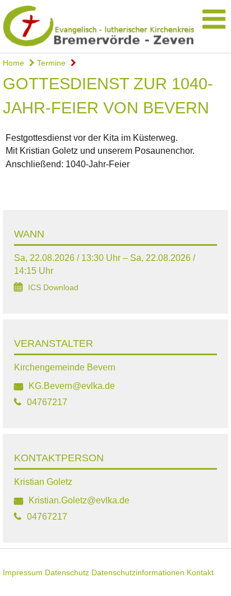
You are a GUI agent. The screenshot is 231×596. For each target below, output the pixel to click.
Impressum (23, 572)
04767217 (47, 402)
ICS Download (53, 287)
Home (13, 62)
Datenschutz (67, 572)
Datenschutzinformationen (137, 572)
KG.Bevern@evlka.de (72, 386)
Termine (50, 62)
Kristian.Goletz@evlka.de (79, 500)
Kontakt (200, 572)
